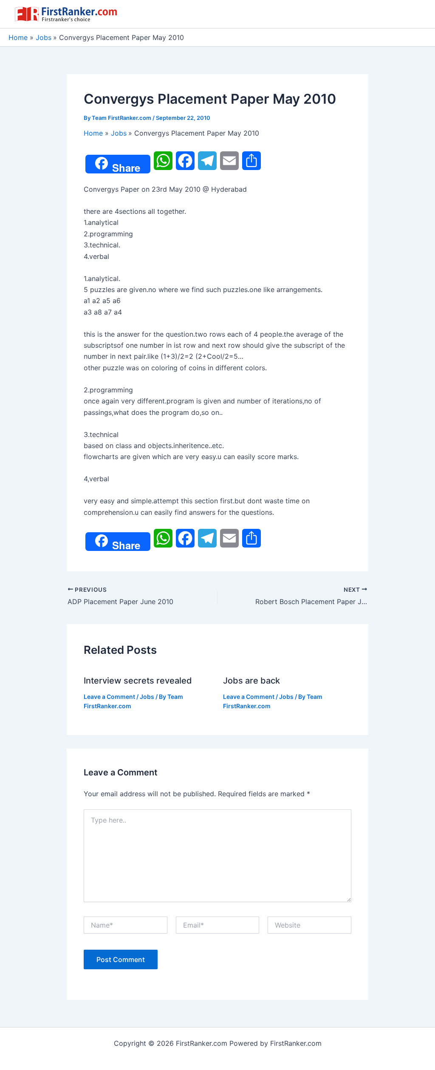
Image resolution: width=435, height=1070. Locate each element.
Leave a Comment (109, 696)
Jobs (147, 696)
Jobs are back (251, 680)
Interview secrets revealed (138, 680)
